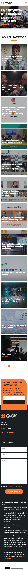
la (12, 486)
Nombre (4, 448)
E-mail (5, 398)
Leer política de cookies (17, 568)
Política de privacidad (15, 486)
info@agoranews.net (7, 432)
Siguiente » (16, 366)
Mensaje (4, 460)
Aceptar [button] (7, 568)
